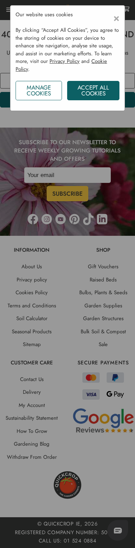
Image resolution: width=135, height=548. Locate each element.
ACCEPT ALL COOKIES (93, 90)
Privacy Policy (65, 61)
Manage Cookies (39, 90)
